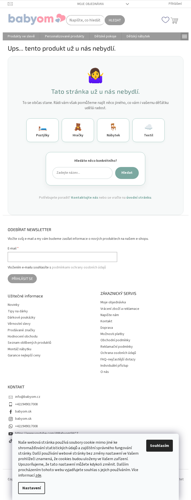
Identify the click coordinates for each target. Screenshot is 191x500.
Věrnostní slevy (19, 324)
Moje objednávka (90, 4)
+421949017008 (26, 404)
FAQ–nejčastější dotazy (118, 359)
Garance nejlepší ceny (24, 355)
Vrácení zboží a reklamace (119, 308)
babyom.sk (23, 411)
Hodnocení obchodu (23, 336)
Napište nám (109, 315)
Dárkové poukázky (21, 317)
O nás (104, 371)
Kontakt (106, 321)
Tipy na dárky (18, 311)
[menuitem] (21, 36)
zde (38, 475)
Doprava (106, 327)
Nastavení (31, 488)
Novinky (13, 305)
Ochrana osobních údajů (118, 352)
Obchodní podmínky (115, 340)
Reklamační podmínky (116, 346)
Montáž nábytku (19, 349)
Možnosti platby (112, 334)
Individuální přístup (114, 365)
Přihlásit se (22, 278)
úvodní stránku (138, 197)
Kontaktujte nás (84, 197)
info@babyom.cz (27, 396)
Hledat (115, 20)
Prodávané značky (21, 330)
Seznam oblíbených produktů (29, 342)
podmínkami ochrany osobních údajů (79, 267)
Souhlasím (159, 445)
